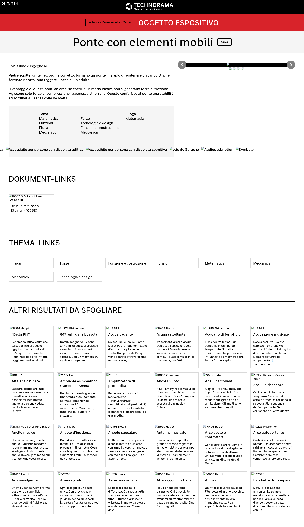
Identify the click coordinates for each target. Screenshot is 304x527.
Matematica (49, 118)
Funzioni (46, 123)
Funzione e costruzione (100, 127)
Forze (85, 118)
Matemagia (135, 118)
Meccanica (89, 132)
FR (8, 3)
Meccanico (47, 132)
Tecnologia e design (97, 123)
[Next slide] (291, 65)
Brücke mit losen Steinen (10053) (25, 208)
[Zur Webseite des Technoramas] (149, 9)
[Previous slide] (182, 65)
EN (16, 3)
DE (4, 3)
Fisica (43, 127)
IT (12, 3)
